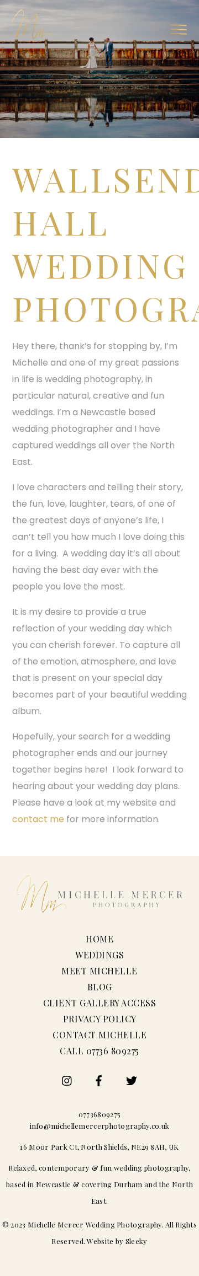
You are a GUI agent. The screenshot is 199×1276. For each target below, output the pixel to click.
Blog (99, 987)
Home (99, 939)
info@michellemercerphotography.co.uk (100, 1125)
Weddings (99, 955)
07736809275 (99, 1114)
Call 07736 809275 (99, 1051)
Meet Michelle (99, 971)
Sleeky (136, 1241)
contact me (38, 819)
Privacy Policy (100, 1019)
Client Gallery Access (99, 1003)
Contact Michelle (99, 1035)
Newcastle (53, 1184)
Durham (128, 1184)
